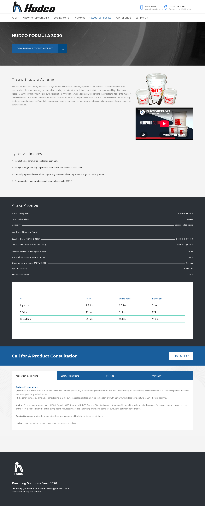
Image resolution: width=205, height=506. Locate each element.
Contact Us (181, 356)
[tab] (34, 375)
